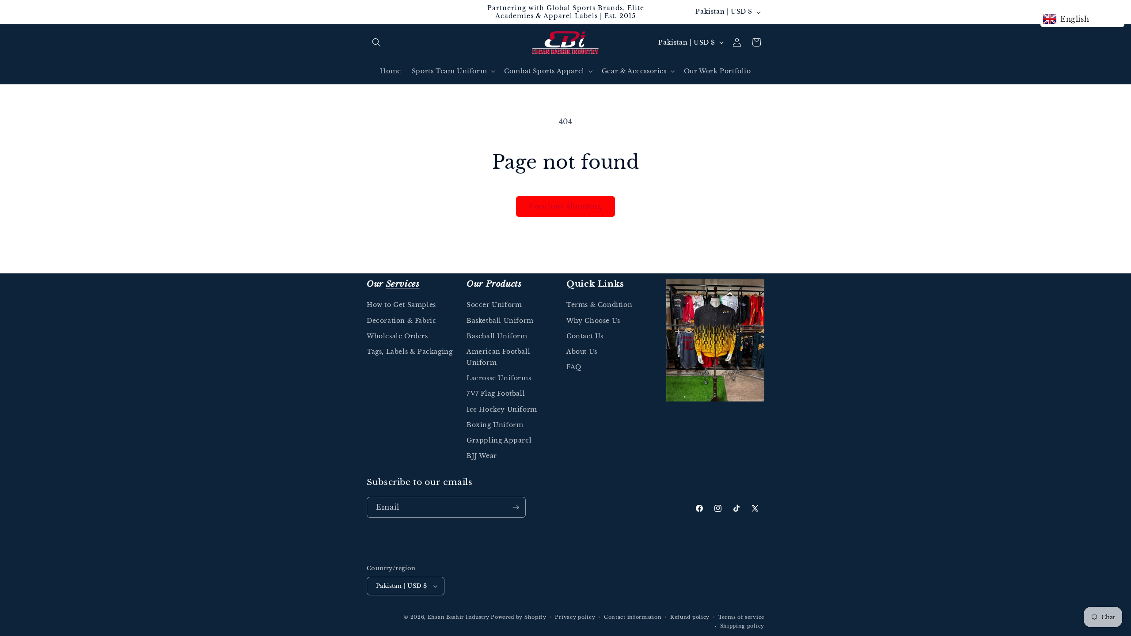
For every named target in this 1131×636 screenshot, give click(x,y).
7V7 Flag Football (496, 394)
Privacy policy (575, 617)
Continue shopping (565, 206)
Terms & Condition (599, 305)
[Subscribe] (515, 507)
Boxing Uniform (495, 425)
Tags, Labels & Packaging (409, 352)
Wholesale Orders (397, 336)
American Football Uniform (498, 357)
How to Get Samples (401, 305)
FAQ (573, 367)
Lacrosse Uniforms (499, 378)
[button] (376, 42)
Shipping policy (742, 626)
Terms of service (741, 617)
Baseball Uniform (497, 336)
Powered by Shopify (519, 617)
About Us (581, 352)
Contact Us (584, 336)
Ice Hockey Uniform (502, 409)
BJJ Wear (482, 456)
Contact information (632, 617)
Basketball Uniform (500, 321)
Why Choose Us (593, 321)
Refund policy (690, 617)
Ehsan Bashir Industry (459, 617)
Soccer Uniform (494, 305)
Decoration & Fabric (401, 321)
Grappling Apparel (499, 440)
